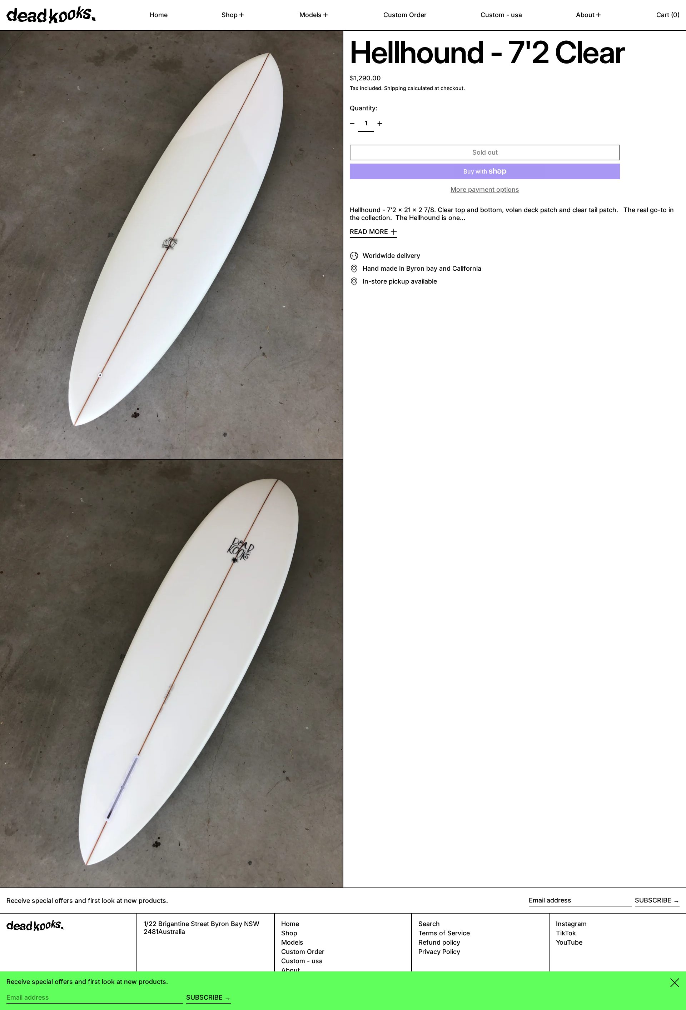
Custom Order (302, 951)
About (290, 970)
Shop (289, 933)
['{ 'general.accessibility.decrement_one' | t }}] (352, 123)
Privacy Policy (439, 951)
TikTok (566, 933)
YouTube (569, 942)
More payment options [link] (485, 189)
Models (292, 942)
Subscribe (653, 900)
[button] (668, 15)
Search (429, 924)
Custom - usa (302, 961)
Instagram (571, 924)
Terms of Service (444, 933)
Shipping (395, 88)
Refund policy (439, 942)
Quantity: (363, 108)
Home (290, 924)
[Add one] (380, 123)
